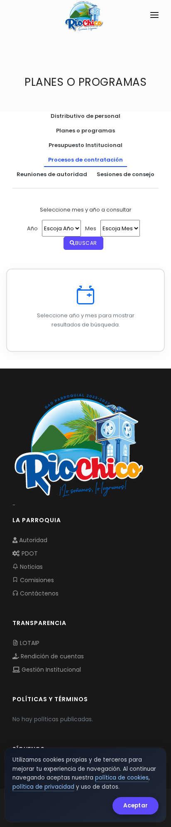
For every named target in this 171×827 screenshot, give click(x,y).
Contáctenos (38, 593)
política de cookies (122, 778)
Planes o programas (85, 131)
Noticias (30, 567)
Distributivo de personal (85, 116)
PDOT (29, 553)
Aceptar (135, 806)
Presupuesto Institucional (85, 145)
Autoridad (32, 540)
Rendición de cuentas (51, 656)
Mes (90, 228)
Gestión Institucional (50, 669)
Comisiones (36, 580)
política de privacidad (43, 787)
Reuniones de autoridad (52, 174)
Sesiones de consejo (125, 174)
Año (32, 228)
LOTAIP (28, 643)
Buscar (86, 243)
